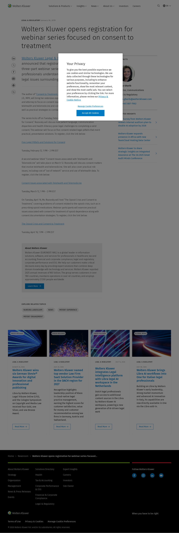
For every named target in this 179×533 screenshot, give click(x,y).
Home (11, 456)
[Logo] (21, 6)
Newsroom (23, 456)
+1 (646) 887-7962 (127, 103)
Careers (136, 6)
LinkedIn (152, 475)
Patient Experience (68, 310)
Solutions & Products (59, 6)
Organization (14, 480)
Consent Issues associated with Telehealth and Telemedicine (52, 183)
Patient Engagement (33, 316)
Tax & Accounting (43, 480)
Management (14, 486)
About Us (107, 6)
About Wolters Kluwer (18, 469)
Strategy (12, 474)
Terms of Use (14, 521)
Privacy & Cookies (34, 521)
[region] (90, 87)
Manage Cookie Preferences (90, 106)
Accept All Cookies (90, 113)
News (93, 6)
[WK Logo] (18, 513)
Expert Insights (70, 469)
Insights (80, 6)
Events (11, 497)
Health (38, 474)
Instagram (143, 475)
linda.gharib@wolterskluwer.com (135, 99)
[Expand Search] (158, 6)
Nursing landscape (32, 310)
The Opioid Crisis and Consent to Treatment (43, 224)
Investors (123, 6)
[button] (13, 58)
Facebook (134, 475)
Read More (19, 426)
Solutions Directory (44, 469)
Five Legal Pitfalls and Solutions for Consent (43, 142)
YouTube (161, 475)
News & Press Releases (19, 491)
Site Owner (68, 486)
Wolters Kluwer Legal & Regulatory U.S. (51, 58)
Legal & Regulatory (44, 504)
